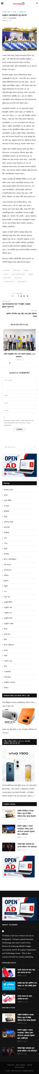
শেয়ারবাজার (7, 672)
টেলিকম (6, 575)
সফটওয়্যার (7, 677)
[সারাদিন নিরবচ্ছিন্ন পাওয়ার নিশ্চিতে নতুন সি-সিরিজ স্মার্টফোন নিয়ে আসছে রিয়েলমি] (8, 813)
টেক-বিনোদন (7, 570)
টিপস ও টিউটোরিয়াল (10, 559)
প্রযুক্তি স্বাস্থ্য (8, 623)
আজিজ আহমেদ (7, 270)
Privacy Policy (19, 1067)
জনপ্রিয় (6, 554)
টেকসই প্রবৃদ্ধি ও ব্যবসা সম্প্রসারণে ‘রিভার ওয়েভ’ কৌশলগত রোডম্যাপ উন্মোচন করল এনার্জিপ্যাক (26, 830)
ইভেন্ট (14, 12)
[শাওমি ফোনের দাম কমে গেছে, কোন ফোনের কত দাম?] (8, 972)
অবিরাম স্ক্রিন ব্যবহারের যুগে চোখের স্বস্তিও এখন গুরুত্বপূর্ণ (27, 845)
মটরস (5, 656)
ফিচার (5, 629)
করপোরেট (7, 527)
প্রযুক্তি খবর (22, 12)
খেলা (5, 538)
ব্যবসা (6, 650)
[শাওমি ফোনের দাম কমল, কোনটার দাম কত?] (8, 999)
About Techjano (20, 1065)
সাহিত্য (6, 688)
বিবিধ (5, 639)
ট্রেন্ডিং (6, 586)
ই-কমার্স (6, 506)
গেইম (5, 543)
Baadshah (13, 18)
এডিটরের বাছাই (8, 522)
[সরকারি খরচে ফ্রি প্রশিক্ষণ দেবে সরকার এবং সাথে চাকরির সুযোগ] (8, 986)
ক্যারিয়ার (6, 532)
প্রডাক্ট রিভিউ (8, 602)
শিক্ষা (5, 666)
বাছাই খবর (7, 634)
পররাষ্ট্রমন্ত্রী (30, 274)
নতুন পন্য (7, 597)
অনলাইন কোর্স (6, 12)
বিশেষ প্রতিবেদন (9, 645)
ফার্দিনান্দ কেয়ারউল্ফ (7, 278)
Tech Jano (18, 1071)
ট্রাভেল (6, 581)
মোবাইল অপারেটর (18, 278)
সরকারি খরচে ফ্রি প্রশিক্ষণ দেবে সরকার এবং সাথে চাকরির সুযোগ (27, 984)
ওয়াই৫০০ (30, 796)
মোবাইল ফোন (8, 661)
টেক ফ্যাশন (7, 565)
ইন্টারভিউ (6, 511)
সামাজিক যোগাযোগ (9, 682)
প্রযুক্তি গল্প (7, 613)
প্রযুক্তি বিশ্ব (8, 618)
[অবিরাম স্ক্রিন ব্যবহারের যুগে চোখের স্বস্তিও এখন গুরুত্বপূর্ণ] (8, 847)
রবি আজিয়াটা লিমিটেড (21, 281)
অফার (5, 495)
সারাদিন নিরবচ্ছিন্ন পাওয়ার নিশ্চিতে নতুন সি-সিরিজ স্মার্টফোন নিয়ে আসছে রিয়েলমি (26, 813)
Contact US (10, 1065)
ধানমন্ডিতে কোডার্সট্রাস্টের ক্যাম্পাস (18, 274)
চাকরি (5, 549)
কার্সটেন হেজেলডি (16, 270)
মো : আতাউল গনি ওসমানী (9, 281)
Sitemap (29, 1065)
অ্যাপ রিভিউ (7, 500)
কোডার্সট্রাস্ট (26, 270)
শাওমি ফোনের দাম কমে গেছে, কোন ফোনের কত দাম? (26, 971)
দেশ (5, 591)
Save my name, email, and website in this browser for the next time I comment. (18, 423)
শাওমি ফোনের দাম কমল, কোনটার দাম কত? (24, 997)
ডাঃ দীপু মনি (6, 274)
